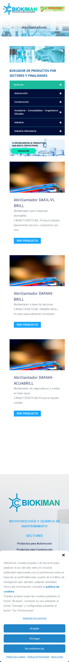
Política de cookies (16, 657)
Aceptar (34, 628)
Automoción (21, 93)
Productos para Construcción (35, 549)
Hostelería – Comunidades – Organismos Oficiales (36, 112)
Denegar (34, 638)
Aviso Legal (57, 657)
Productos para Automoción (34, 543)
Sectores (18, 84)
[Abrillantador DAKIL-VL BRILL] (37, 177)
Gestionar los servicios (34, 618)
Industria (19, 122)
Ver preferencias (34, 648)
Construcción (21, 102)
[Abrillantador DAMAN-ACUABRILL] (37, 354)
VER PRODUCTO (27, 241)
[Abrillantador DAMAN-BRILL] (37, 270)
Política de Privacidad (38, 657)
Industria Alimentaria (25, 131)
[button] (63, 555)
